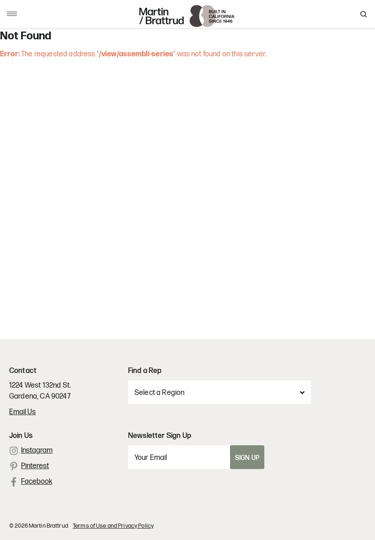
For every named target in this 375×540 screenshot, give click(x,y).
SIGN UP (247, 458)
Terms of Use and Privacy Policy (113, 525)
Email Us (22, 412)
